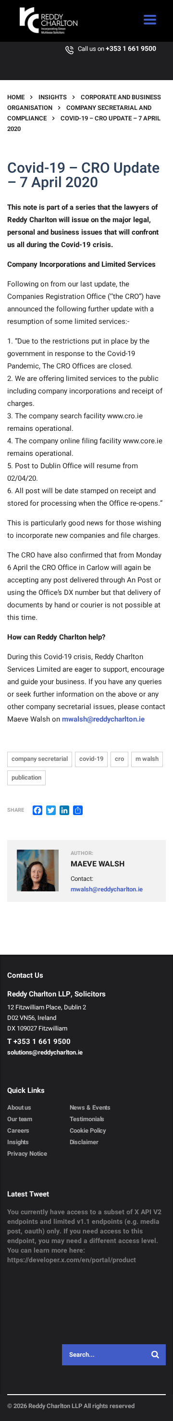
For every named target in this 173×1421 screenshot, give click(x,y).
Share (15, 810)
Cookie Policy (88, 1131)
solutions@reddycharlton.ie (45, 1052)
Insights (18, 1142)
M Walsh (147, 758)
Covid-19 (91, 758)
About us (19, 1108)
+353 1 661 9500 (131, 49)
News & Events (90, 1108)
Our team (19, 1119)
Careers (18, 1131)
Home (16, 97)
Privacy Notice (27, 1154)
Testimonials (87, 1119)
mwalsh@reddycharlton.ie (103, 719)
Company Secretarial (40, 758)
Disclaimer (84, 1142)
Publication (26, 777)
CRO (119, 758)
